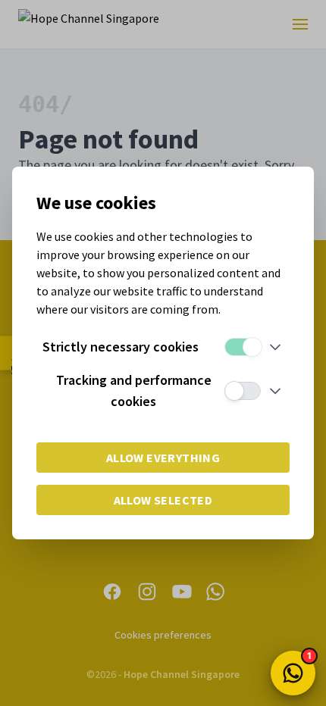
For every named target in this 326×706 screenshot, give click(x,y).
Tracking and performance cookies (134, 390)
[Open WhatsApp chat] (293, 673)
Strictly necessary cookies (120, 346)
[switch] (242, 347)
